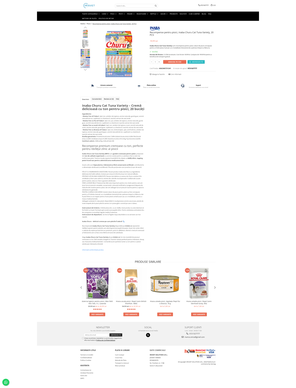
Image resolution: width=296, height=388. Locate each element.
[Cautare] (156, 6)
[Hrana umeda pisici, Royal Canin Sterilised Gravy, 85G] (199, 283)
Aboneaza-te (197, 62)
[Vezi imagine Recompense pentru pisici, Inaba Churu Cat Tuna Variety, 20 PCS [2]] (85, 53)
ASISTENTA (84, 365)
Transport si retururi (122, 363)
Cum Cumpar (119, 355)
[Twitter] (148, 335)
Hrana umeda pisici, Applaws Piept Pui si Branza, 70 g (165, 302)
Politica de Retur (106, 18)
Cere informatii (175, 74)
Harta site (83, 375)
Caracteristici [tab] (97, 99)
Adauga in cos (174, 62)
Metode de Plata (89, 18)
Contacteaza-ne (85, 370)
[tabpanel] (118, 54)
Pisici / (89, 24)
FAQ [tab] (117, 99)
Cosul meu (118, 358)
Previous (85, 28)
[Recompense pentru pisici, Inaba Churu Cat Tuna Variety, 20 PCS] (118, 54)
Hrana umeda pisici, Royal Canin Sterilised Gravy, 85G (199, 302)
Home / (83, 24)
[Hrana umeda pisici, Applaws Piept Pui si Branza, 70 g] (165, 283)
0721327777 (194, 333)
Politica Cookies (85, 360)
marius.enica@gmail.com (194, 337)
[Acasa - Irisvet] (91, 6)
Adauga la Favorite (158, 74)
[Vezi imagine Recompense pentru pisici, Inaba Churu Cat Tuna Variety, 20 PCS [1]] (85, 43)
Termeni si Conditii (86, 355)
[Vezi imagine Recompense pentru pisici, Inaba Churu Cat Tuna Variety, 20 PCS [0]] (85, 34)
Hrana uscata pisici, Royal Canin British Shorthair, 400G (131, 302)
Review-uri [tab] (109, 99)
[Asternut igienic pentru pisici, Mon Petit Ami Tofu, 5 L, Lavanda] (97, 283)
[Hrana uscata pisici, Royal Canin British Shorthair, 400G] (131, 283)
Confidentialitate (86, 358)
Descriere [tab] (85, 99)
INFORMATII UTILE (88, 350)
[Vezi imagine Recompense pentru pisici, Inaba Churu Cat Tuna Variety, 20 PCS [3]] (85, 63)
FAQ (209, 14)
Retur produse (120, 366)
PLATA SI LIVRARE (122, 350)
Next (85, 69)
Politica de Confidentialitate (105, 340)
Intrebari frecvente (86, 373)
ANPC (82, 378)
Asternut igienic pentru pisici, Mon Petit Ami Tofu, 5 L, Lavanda (97, 302)
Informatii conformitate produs (93, 250)
